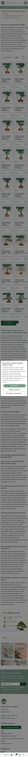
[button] (14, 393)
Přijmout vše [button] (14, 385)
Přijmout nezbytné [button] (14, 389)
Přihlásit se (6, 754)
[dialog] (14, 378)
